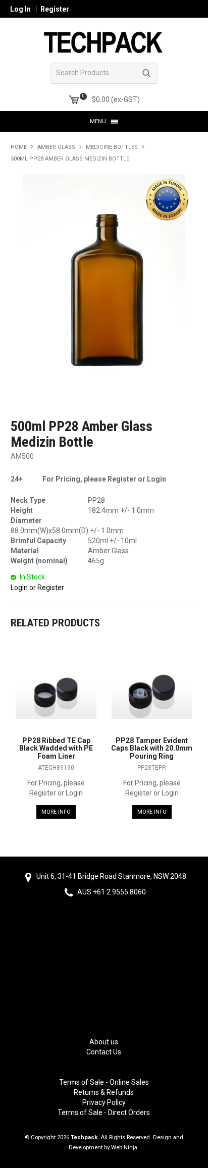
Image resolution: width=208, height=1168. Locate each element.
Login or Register (37, 587)
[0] (74, 100)
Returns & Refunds (104, 1092)
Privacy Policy (104, 1102)
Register (54, 9)
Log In (20, 9)
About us (103, 1042)
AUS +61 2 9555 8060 (111, 892)
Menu (98, 121)
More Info (56, 812)
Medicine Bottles (112, 147)
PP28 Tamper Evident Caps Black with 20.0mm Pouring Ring (151, 748)
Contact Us (103, 1052)
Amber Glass (56, 147)
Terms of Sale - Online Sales (104, 1082)
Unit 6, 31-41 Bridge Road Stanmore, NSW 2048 (110, 876)
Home (19, 147)
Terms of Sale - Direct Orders (104, 1112)
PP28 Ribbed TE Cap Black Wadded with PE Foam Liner (56, 748)
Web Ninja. (125, 1147)
